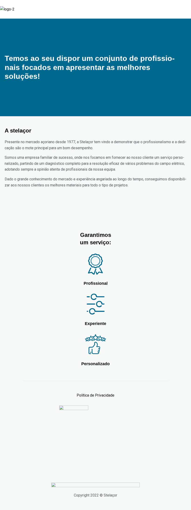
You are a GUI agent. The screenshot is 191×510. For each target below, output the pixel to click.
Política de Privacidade (95, 395)
